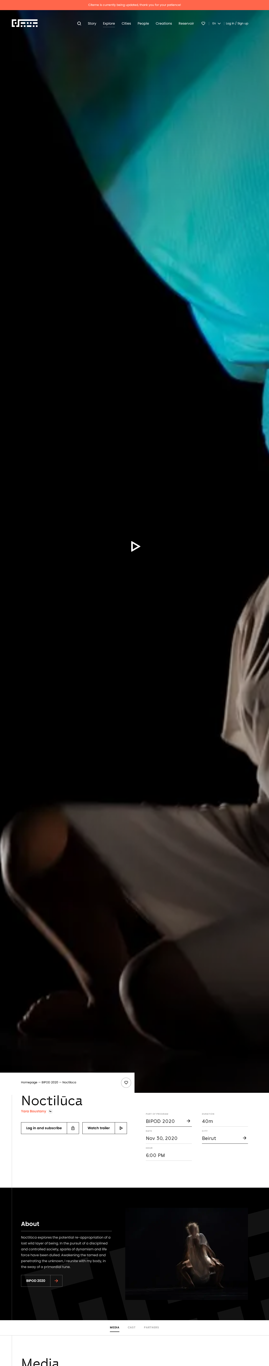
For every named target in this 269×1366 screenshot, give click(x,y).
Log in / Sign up (237, 23)
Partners (151, 1327)
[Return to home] (25, 23)
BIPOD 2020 (50, 1082)
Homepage (29, 1082)
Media (114, 1327)
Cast (132, 1327)
